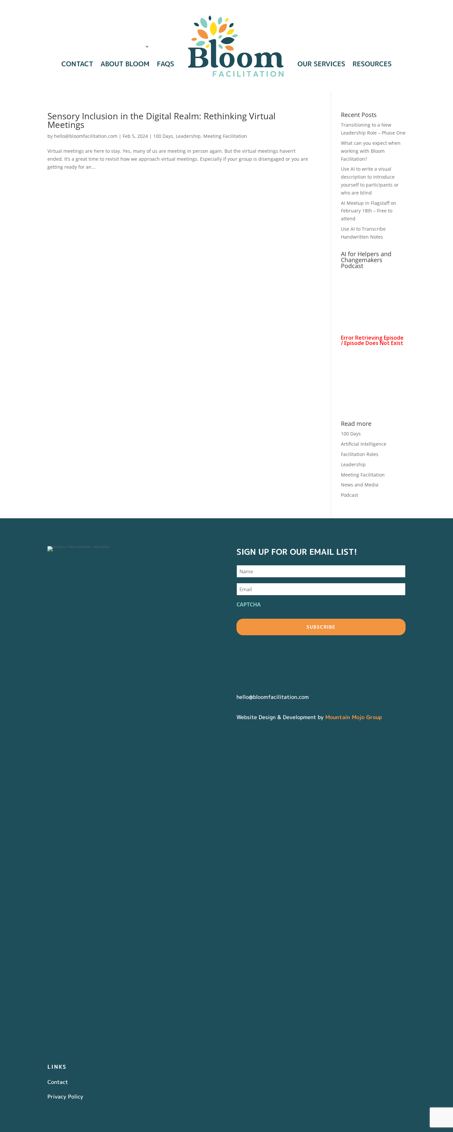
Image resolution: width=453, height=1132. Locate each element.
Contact (77, 63)
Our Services (321, 63)
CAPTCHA (248, 604)
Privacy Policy (65, 1096)
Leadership (188, 136)
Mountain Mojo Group (353, 717)
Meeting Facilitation (225, 136)
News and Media (359, 484)
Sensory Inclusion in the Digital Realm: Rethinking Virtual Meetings (161, 120)
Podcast (349, 495)
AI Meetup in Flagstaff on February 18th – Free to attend (368, 211)
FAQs (165, 63)
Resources (372, 63)
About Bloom (125, 63)
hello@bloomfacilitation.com (85, 136)
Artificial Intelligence (363, 444)
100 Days (163, 136)
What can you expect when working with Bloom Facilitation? (371, 151)
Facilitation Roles (359, 454)
